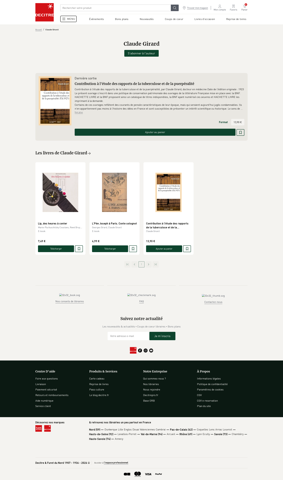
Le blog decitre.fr (99, 395)
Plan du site (204, 406)
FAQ (141, 301)
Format (223, 122)
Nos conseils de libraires (69, 301)
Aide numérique (44, 400)
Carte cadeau (96, 378)
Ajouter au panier (155, 132)
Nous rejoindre (151, 389)
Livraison (40, 384)
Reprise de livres (99, 384)
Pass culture (96, 389)
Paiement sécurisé (46, 389)
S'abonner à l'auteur (141, 53)
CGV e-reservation (207, 400)
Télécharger (56, 248)
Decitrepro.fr (150, 395)
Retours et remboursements (51, 395)
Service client (43, 406)
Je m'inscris (162, 336)
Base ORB (149, 400)
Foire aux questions (46, 378)
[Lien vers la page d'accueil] (44, 12)
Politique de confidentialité (212, 384)
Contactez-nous (213, 302)
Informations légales (209, 378)
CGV (199, 395)
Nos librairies (151, 384)
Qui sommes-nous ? (154, 378)
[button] (159, 99)
